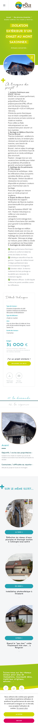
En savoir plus (22, 708)
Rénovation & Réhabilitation (15, 312)
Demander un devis (19, 363)
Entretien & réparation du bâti (15, 308)
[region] (19, 709)
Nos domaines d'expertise (22, 17)
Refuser (19, 720)
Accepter (19, 714)
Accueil (8, 17)
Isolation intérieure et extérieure (16, 310)
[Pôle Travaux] (23, 5)
